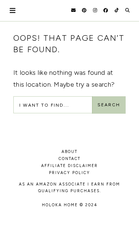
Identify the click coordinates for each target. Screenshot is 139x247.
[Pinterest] (84, 10)
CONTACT (69, 158)
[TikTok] (117, 10)
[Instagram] (95, 10)
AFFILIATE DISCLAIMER (69, 165)
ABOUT (69, 151)
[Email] (73, 10)
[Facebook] (105, 10)
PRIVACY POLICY (69, 172)
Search (108, 104)
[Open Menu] (13, 10)
